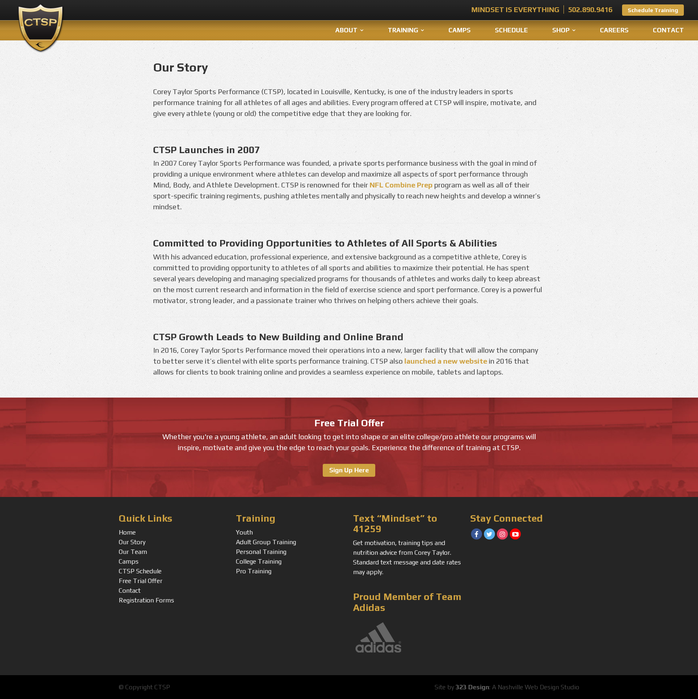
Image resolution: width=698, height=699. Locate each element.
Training (403, 30)
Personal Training (261, 552)
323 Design (472, 687)
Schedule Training (653, 10)
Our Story (132, 542)
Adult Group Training (266, 542)
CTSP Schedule (140, 571)
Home (127, 532)
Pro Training (253, 571)
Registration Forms (146, 600)
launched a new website (445, 361)
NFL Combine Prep (401, 185)
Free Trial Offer (140, 581)
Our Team (133, 552)
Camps (459, 30)
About (346, 30)
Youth (244, 532)
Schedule (511, 30)
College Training (259, 561)
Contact (668, 30)
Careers (614, 30)
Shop (561, 30)
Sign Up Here (349, 470)
